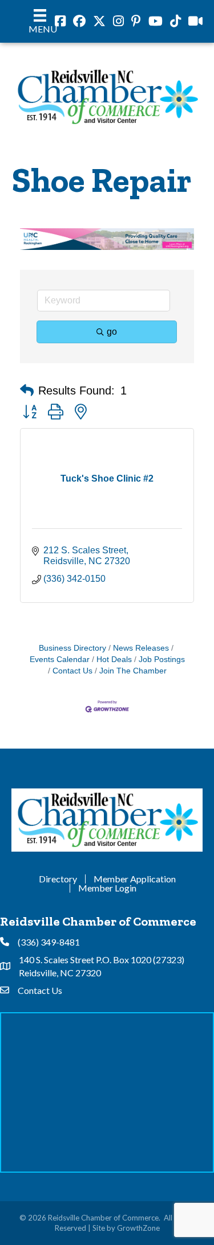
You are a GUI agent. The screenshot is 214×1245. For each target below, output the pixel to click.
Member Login (107, 888)
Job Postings (162, 659)
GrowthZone (138, 1227)
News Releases (141, 648)
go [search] (112, 331)
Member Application (135, 879)
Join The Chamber (133, 671)
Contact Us (72, 671)
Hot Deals (114, 659)
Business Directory (72, 648)
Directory (58, 879)
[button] (27, 390)
